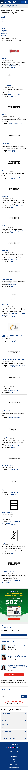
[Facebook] (11, 747)
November (4, 33)
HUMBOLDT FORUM (7, 571)
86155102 (13, 67)
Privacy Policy (14, 764)
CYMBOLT (4, 197)
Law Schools (6, 724)
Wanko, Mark (12, 285)
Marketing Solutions (8, 738)
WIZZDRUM (5, 114)
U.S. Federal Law (7, 728)
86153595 (13, 152)
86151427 (13, 286)
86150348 (13, 419)
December (3, 35)
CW (2, 489)
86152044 (13, 207)
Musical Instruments (5, 6)
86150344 (13, 447)
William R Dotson (13, 390)
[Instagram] (13, 747)
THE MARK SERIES (7, 466)
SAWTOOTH (5, 304)
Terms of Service (14, 761)
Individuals (5, 717)
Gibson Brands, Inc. (13, 469)
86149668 (13, 494)
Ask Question (14, 635)
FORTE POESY (5, 251)
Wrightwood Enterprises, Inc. (16, 231)
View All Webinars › (14, 674)
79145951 (13, 584)
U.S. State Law (6, 731)
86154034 (13, 125)
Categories (14, 5)
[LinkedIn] (6, 747)
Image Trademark (6, 512)
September (4, 30)
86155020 (13, 96)
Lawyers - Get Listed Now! (14, 701)
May (2, 23)
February (3, 17)
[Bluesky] (17, 747)
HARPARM (4, 437)
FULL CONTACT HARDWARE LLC (17, 365)
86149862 (13, 471)
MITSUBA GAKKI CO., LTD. (15, 177)
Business (4, 720)
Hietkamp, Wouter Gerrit (15, 123)
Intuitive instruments (14, 552)
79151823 (13, 525)
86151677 (13, 261)
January (3, 16)
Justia (2, 5)
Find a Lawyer (5, 689)
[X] (19, 747)
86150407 (13, 392)
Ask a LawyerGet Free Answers (6, 626)
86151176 (13, 317)
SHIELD (3, 59)
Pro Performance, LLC (14, 417)
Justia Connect (14, 751)
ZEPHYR (3, 170)
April (2, 21)
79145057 (13, 179)
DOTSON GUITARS (7, 385)
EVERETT (4, 225)
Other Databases (7, 735)
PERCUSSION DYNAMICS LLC (16, 206)
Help (14, 759)
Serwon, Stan (11, 150)
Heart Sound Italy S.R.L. (14, 94)
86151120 (13, 342)
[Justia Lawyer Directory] (21, 747)
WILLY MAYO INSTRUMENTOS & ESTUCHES (11, 335)
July (2, 26)
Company (14, 756)
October (3, 32)
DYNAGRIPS (5, 143)
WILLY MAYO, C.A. (13, 340)
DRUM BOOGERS (6, 279)
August (3, 28)
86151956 (13, 232)
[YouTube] (8, 747)
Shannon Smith (12, 259)
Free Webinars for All (7, 641)
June (2, 25)
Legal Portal (14, 753)
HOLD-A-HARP (5, 410)
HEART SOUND (6, 86)
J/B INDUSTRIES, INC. (14, 66)
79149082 (13, 553)
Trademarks (8, 5)
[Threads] (15, 747)
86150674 (13, 367)
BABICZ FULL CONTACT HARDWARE (12, 360)
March (2, 19)
